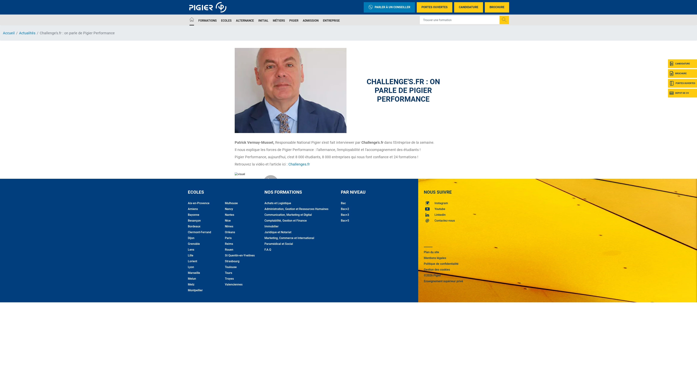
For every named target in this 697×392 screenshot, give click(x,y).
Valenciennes (233, 284)
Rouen (229, 249)
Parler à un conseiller (392, 7)
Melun (192, 278)
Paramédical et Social (278, 244)
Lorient (192, 261)
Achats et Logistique (277, 203)
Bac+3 (345, 215)
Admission (311, 20)
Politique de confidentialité (441, 264)
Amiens (193, 209)
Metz (191, 284)
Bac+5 (345, 220)
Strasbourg (232, 261)
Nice (228, 220)
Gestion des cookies (437, 269)
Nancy (229, 209)
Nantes (229, 215)
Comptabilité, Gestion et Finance (285, 220)
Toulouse (231, 267)
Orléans (230, 232)
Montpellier (195, 290)
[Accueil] (191, 20)
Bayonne (193, 215)
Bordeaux (194, 226)
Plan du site (431, 252)
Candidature (468, 7)
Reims (229, 244)
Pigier (293, 20)
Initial (263, 20)
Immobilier (271, 226)
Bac (343, 203)
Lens (191, 249)
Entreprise (331, 20)
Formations (207, 20)
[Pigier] (209, 7)
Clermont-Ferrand (199, 232)
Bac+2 (345, 209)
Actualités (27, 33)
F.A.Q (267, 249)
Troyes (229, 278)
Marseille (194, 273)
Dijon (191, 238)
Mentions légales (435, 258)
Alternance (245, 20)
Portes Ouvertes (434, 7)
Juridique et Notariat (277, 232)
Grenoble (194, 244)
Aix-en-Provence (198, 203)
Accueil (9, 33)
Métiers (279, 20)
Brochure (497, 7)
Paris (228, 238)
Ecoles (226, 20)
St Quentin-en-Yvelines (240, 255)
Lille (190, 255)
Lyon (191, 267)
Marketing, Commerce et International (289, 238)
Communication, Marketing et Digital (288, 215)
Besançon (194, 220)
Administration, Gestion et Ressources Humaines (296, 209)
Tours (228, 273)
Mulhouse (231, 203)
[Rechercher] (504, 20)
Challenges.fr (299, 164)
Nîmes (229, 226)
